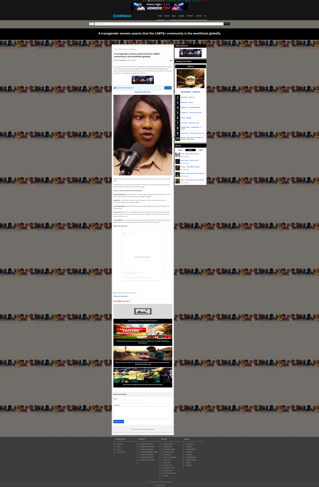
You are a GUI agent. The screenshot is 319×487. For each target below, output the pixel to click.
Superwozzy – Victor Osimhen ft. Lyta (193, 133)
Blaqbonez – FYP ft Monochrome (191, 113)
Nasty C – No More (186, 153)
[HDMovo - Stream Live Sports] (159, 10)
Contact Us (190, 444)
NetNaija (169, 481)
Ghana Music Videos (147, 454)
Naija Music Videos (147, 444)
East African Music (169, 473)
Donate (189, 465)
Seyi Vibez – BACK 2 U (187, 97)
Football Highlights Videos (149, 452)
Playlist (165, 476)
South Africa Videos (147, 457)
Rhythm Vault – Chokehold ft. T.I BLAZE (191, 128)
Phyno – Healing (186, 118)
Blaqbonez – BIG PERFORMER (190, 107)
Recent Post (121, 452)
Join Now (168, 88)
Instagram (196, 1)
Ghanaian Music (168, 452)
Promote (189, 454)
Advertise (190, 452)
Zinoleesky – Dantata (190, 91)
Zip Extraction (191, 457)
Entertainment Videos (148, 460)
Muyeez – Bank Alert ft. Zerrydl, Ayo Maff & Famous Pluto (192, 138)
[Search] (205, 16)
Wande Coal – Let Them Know (189, 160)
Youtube (204, 1)
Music (174, 16)
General (120, 444)
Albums (181, 16)
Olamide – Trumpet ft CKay (188, 167)
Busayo (123, 60)
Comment (116, 405)
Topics (180, 150)
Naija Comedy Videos (148, 447)
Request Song (191, 460)
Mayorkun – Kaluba (187, 102)
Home (160, 16)
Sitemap (163, 481)
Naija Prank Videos (147, 449)
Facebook (181, 1)
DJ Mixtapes (167, 454)
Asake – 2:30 (184, 173)
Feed (145, 1)
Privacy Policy (191, 449)
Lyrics (119, 449)
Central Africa (168, 470)
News (119, 447)
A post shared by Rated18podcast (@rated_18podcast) (137, 277)
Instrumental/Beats (170, 457)
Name (115, 399)
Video (201, 150)
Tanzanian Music (169, 468)
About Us (190, 447)
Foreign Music (168, 465)
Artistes (190, 16)
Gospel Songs (167, 447)
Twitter (189, 1)
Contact (199, 16)
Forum (166, 16)
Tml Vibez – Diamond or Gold (190, 123)
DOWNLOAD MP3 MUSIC (143, 92)
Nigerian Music (168, 444)
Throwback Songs (169, 449)
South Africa (167, 460)
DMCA (189, 462)
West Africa (167, 462)
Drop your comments (120, 296)
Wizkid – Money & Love (187, 180)
